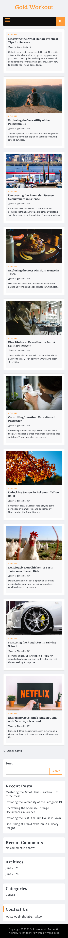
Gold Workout (34, 7)
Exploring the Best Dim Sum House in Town (33, 818)
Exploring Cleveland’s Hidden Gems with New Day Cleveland (32, 719)
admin (13, 47)
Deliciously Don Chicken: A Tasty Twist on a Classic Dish (30, 569)
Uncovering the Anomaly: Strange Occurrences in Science (31, 197)
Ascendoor (25, 933)
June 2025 (12, 868)
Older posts (14, 751)
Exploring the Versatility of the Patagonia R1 (34, 802)
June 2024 (12, 874)
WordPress (52, 933)
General (12, 35)
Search (10, 763)
